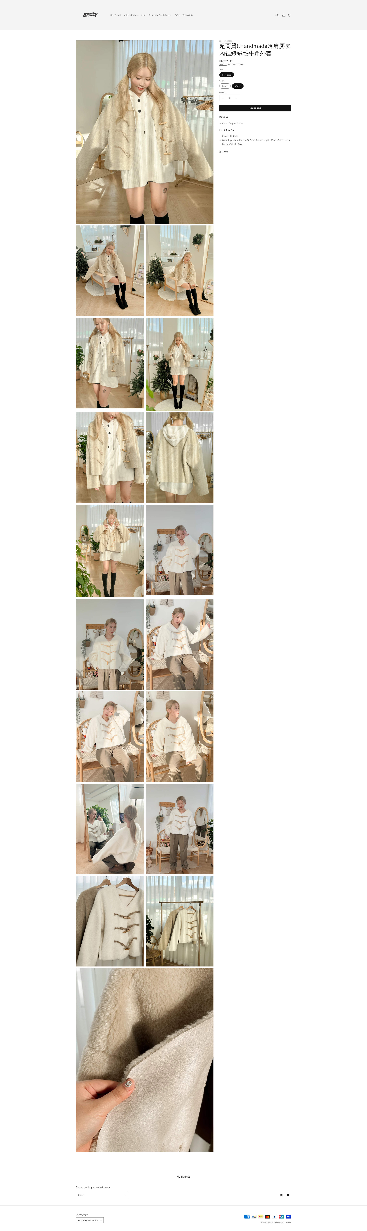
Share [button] (225, 151)
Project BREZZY (272, 1222)
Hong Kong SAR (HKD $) (88, 1220)
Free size (226, 75)
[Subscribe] (124, 1195)
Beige (225, 86)
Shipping (223, 64)
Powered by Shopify (284, 1222)
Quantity (223, 92)
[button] (277, 15)
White (238, 86)
